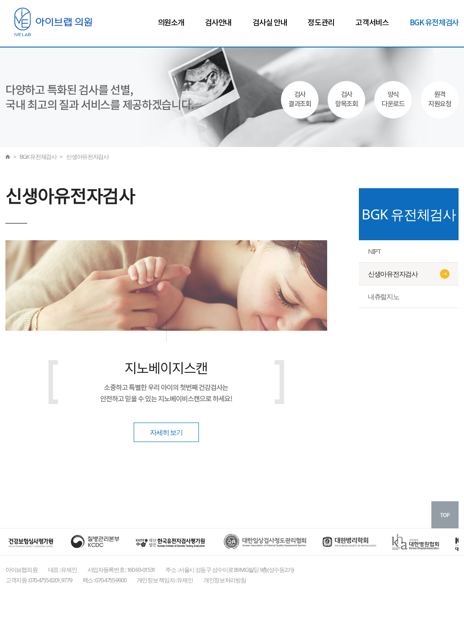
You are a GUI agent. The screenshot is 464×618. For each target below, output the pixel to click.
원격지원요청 (439, 99)
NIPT (374, 251)
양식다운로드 (393, 99)
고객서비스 (372, 23)
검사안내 (218, 23)
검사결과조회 (299, 99)
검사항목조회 (346, 99)
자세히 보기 (166, 432)
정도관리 (321, 23)
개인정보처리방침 (224, 580)
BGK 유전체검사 (434, 23)
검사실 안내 (269, 23)
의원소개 (171, 23)
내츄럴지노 (383, 296)
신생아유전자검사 (393, 273)
